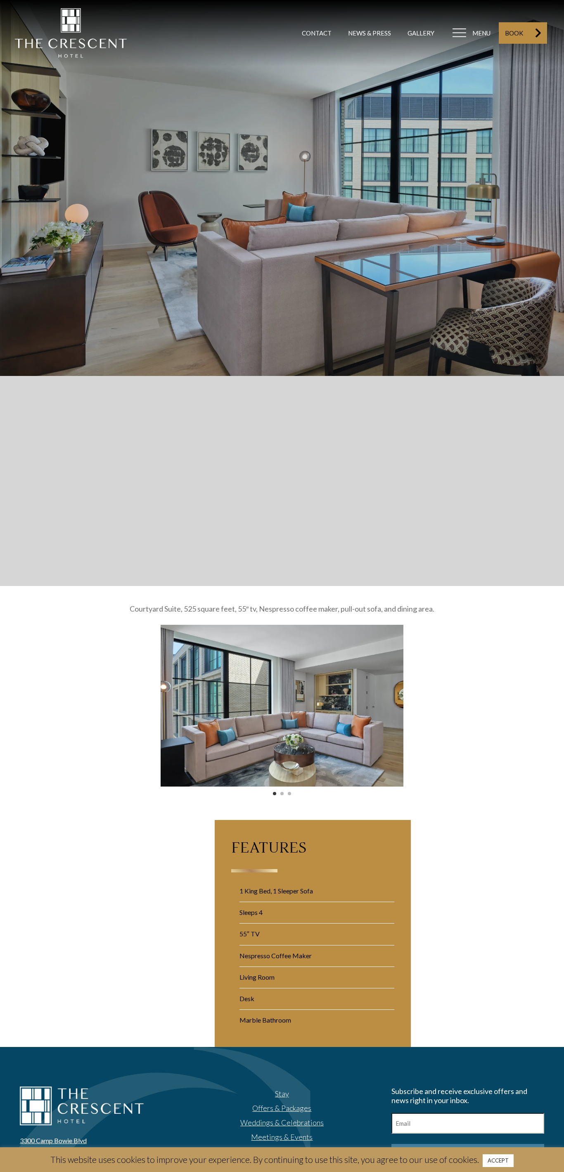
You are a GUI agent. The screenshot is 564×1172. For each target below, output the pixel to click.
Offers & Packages (281, 1108)
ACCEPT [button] (498, 1160)
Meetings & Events (282, 1136)
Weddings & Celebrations (282, 1122)
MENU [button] (481, 33)
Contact (317, 33)
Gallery (421, 33)
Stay (282, 1093)
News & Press (369, 33)
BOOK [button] (514, 33)
